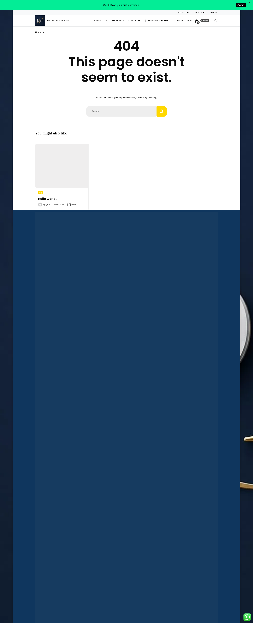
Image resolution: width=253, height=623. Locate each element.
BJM (189, 20)
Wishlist (213, 12)
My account (183, 12)
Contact (178, 20)
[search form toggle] (215, 20)
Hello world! (47, 199)
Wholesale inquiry (158, 20)
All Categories (113, 20)
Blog (40, 193)
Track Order (199, 12)
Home (97, 20)
